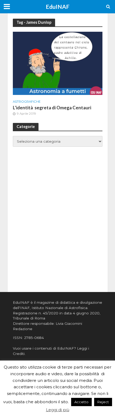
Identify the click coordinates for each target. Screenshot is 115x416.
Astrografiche (27, 101)
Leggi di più (57, 409)
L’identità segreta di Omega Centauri (52, 107)
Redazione (22, 329)
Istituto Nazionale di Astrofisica (59, 308)
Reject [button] (103, 402)
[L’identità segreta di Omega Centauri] (57, 62)
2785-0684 (34, 337)
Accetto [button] (81, 402)
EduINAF (58, 6)
